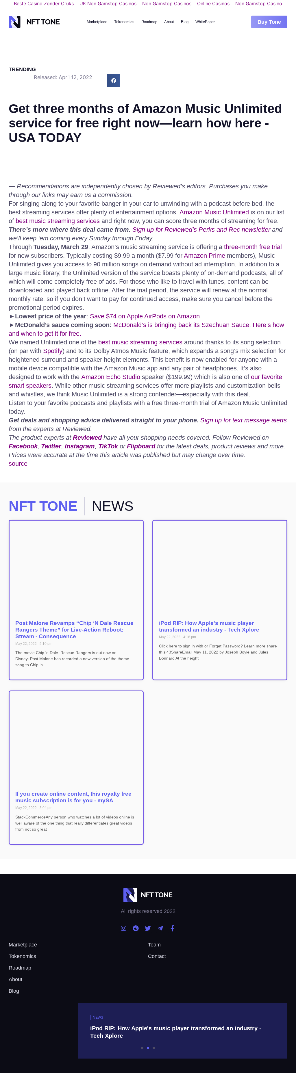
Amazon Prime (204, 255)
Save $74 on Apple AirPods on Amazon (145, 316)
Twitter (51, 446)
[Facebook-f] (172, 928)
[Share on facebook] (113, 80)
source (18, 463)
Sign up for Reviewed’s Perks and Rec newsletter (201, 229)
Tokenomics (124, 22)
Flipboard (141, 446)
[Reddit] (136, 928)
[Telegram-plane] (160, 928)
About (169, 22)
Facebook (23, 446)
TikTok (108, 446)
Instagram (80, 446)
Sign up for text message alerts (243, 420)
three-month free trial (253, 246)
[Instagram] (123, 928)
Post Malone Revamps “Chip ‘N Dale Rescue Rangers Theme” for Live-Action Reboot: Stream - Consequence (74, 629)
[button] (269, 22)
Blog (184, 22)
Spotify (52, 350)
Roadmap (149, 22)
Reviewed (87, 437)
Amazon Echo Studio (110, 376)
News (98, 1018)
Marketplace (97, 22)
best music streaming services (58, 220)
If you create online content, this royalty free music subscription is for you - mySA (73, 797)
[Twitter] (148, 928)
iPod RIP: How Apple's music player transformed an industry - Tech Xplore (209, 626)
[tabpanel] (148, 1031)
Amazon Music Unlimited (214, 212)
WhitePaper (205, 22)
